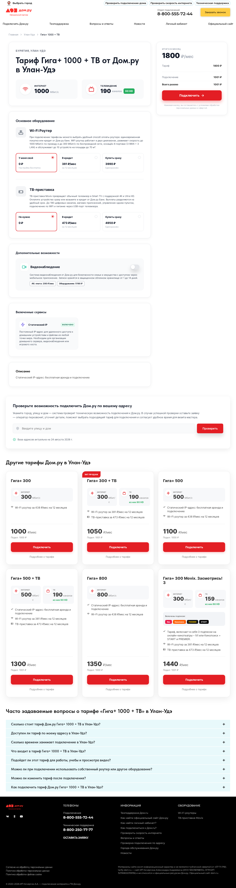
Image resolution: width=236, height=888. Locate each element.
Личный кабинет (176, 23)
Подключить (189, 95)
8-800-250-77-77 (78, 830)
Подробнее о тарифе (42, 556)
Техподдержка (59, 23)
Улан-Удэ (29, 34)
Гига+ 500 (173, 480)
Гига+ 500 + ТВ (25, 578)
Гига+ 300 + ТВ (102, 480)
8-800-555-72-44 (174, 13)
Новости (139, 23)
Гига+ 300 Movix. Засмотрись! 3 (192, 580)
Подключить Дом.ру (16, 23)
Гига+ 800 (97, 578)
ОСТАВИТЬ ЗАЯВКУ (75, 837)
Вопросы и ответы (101, 23)
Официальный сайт (220, 23)
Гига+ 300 (21, 480)
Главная (13, 34)
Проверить (210, 428)
